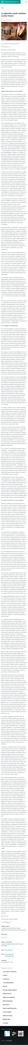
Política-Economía (9, 956)
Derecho (5, 986)
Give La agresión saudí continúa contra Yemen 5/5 (6, 935)
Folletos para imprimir (9, 997)
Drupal (8, 1040)
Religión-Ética (6, 1019)
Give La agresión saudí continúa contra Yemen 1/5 (1, 935)
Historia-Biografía (9, 954)
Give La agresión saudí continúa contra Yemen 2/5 (2, 935)
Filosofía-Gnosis (7, 993)
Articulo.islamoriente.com (11, 2)
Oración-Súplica (7, 1012)
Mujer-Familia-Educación (9, 1008)
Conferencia (6, 979)
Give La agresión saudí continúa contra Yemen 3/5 (3, 935)
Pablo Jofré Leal (9, 950)
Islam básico (6, 1004)
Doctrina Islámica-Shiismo (10, 990)
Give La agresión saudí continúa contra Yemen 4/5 (5, 935)
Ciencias (5, 975)
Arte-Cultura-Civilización (9, 971)
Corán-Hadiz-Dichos (8, 982)
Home (2, 7)
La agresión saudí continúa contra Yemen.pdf (12, 943)
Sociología (5, 1023)
